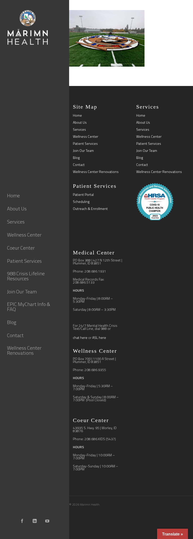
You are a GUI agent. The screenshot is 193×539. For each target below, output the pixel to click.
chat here (80, 337)
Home (77, 115)
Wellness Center (85, 136)
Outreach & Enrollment (90, 208)
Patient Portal (83, 194)
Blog (76, 157)
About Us (80, 122)
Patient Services (85, 143)
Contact (79, 164)
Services (79, 129)
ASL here (99, 337)
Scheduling (81, 201)
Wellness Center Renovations (96, 171)
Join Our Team (83, 150)
